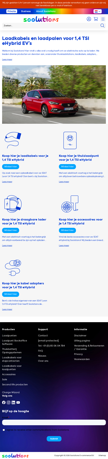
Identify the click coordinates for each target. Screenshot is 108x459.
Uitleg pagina (82, 340)
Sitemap (102, 455)
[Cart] (96, 19)
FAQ (40, 350)
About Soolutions (45, 11)
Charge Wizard (11, 392)
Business (26, 11)
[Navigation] (103, 19)
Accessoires (9, 374)
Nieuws (42, 355)
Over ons (43, 360)
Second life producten (15, 384)
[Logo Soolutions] (41, 19)
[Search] (102, 26)
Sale (4, 379)
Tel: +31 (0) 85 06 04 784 (51, 345)
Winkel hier (10, 166)
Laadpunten (9, 335)
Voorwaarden (82, 359)
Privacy (78, 354)
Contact (43, 335)
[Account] (89, 19)
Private (12, 11)
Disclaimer (80, 335)
